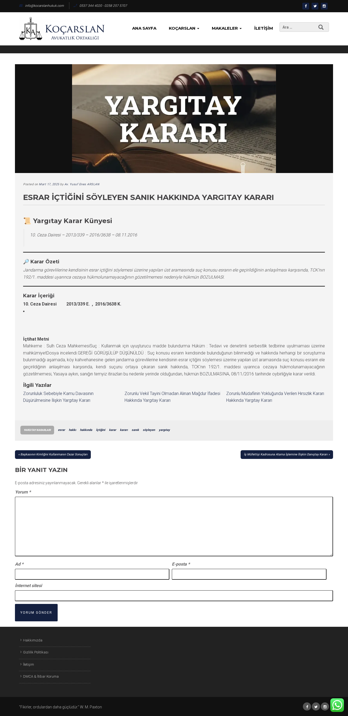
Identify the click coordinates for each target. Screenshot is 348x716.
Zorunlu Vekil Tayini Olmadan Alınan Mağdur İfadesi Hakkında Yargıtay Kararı (172, 397)
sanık (135, 430)
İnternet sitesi (28, 585)
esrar (61, 430)
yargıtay (164, 430)
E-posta (181, 564)
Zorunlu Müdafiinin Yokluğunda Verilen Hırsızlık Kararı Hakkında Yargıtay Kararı (275, 397)
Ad (19, 564)
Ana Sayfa (144, 28)
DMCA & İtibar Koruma (41, 676)
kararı (124, 430)
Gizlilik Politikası (35, 652)
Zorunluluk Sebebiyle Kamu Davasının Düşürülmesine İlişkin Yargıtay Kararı (58, 397)
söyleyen (149, 430)
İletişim (263, 28)
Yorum (23, 492)
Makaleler (225, 28)
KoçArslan (183, 28)
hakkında (86, 430)
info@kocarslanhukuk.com (44, 6)
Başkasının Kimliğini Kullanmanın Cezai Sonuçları (54, 454)
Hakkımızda (32, 640)
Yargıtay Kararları (37, 429)
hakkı (72, 430)
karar (112, 430)
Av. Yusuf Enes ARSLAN (82, 184)
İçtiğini (100, 430)
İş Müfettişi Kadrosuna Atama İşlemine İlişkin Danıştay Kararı (286, 454)
